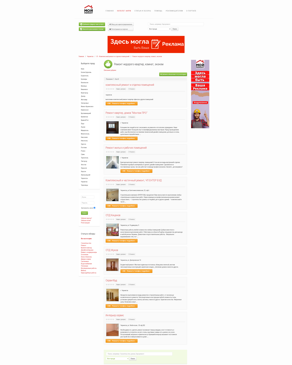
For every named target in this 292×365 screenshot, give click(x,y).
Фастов (83, 165)
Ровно (83, 151)
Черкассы (84, 178)
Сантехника (85, 261)
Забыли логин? (86, 220)
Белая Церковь (86, 72)
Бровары (84, 79)
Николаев (84, 137)
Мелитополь (85, 134)
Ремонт (83, 245)
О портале (191, 11)
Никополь (84, 141)
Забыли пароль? (86, 218)
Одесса (83, 144)
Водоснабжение (86, 264)
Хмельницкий (85, 175)
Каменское (85, 110)
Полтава (84, 147)
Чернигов (90, 56)
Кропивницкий (86, 113)
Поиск (175, 29)
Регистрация (85, 223)
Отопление (84, 254)
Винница (84, 86)
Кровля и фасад (86, 248)
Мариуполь (85, 130)
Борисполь (85, 76)
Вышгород (84, 93)
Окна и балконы (86, 257)
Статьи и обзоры (142, 11)
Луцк (82, 123)
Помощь (158, 11)
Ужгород (84, 161)
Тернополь (84, 158)
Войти (84, 213)
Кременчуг (84, 117)
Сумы (83, 154)
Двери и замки (86, 259)
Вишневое (84, 89)
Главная (110, 11)
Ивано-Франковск (87, 106)
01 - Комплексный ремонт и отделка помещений (112, 56)
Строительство (86, 243)
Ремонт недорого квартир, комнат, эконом (147, 56)
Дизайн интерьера (87, 250)
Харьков (84, 168)
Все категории (86, 238)
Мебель (83, 270)
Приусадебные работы (88, 273)
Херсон (83, 171)
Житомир (84, 100)
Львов (83, 127)
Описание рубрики (110, 70)
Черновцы (84, 185)
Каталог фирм (124, 11)
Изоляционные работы (88, 268)
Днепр (83, 96)
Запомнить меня (87, 208)
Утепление (84, 266)
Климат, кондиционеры (89, 252)
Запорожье (85, 103)
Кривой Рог (85, 120)
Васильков (84, 82)
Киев (82, 69)
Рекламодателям (174, 11)
